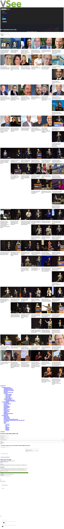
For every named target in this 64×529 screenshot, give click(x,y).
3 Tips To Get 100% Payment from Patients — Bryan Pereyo (5, 363)
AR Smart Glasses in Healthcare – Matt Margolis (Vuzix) (56, 284)
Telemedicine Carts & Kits (8, 389)
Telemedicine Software (8, 388)
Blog (6, 426)
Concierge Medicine (7, 403)
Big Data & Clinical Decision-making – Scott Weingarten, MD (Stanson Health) (25, 161)
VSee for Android (9, 394)
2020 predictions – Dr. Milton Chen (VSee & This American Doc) (46, 192)
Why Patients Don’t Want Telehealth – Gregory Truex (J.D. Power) (46, 237)
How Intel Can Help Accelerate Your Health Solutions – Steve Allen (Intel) (26, 347)
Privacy (5, 422)
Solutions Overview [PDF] (8, 392)
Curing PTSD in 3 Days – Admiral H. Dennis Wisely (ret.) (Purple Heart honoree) (56, 176)
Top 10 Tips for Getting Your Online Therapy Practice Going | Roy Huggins (46, 67)
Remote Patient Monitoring (9, 390)
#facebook (8, 427)
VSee (5, 423)
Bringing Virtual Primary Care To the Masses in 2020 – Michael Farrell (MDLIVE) (26, 129)
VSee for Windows (9, 398)
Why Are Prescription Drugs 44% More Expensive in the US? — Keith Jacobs (56, 347)
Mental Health (6, 407)
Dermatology (6, 405)
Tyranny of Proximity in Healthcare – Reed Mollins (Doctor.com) (35, 300)
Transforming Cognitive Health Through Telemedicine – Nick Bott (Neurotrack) (57, 161)
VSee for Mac (8, 397)
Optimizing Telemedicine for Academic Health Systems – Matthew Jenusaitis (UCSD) (15, 315)
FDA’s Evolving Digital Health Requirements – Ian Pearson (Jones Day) (36, 222)
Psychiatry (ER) (6, 411)
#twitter (7, 428)
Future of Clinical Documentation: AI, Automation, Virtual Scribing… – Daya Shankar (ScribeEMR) (46, 130)
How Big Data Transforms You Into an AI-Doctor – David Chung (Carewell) (5, 347)
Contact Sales (6, 421)
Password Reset (7, 417)
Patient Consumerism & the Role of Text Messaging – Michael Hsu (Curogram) (4, 253)
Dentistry (5, 404)
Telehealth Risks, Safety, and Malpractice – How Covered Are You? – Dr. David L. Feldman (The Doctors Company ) (5, 130)
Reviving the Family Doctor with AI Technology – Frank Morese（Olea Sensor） (15, 300)
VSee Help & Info (5, 415)
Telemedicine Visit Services (11, 400)
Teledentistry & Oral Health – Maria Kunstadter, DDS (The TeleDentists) (36, 315)
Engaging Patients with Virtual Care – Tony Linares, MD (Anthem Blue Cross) (35, 161)
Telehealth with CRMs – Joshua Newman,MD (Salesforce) (25, 300)
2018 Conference (6, 16)
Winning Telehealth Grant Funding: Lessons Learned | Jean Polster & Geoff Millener (26, 67)
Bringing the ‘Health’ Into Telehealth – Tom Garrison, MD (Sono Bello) (56, 253)
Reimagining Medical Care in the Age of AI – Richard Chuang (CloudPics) (56, 315)
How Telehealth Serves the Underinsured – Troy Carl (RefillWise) (25, 253)
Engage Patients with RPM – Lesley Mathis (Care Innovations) (36, 192)
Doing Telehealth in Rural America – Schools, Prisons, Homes (46, 176)
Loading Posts (3, 385)
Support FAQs (6, 416)
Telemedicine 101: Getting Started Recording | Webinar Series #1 (56, 113)
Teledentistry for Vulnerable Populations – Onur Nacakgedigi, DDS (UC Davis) (15, 161)
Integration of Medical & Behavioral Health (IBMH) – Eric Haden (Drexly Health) (46, 331)
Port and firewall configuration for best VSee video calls (14, 420)
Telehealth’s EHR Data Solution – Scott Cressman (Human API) (46, 363)
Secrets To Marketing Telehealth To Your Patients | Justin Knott (36, 67)
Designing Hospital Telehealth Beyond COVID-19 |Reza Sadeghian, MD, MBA (5, 67)
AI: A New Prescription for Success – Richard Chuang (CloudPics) (46, 347)
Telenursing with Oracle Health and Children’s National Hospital (14, 51)
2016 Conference (6, 14)
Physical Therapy (7, 409)
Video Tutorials (6, 418)
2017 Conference (6, 15)
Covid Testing (6, 402)
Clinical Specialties (5, 401)
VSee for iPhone (8, 395)
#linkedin (7, 429)
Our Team (7, 425)
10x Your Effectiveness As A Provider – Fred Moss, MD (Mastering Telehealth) (46, 161)
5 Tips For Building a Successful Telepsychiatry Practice (56, 82)
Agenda (3, 11)
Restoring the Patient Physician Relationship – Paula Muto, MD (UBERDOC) (46, 253)
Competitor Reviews (7, 399)
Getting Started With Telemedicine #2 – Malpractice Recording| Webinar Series (57, 97)
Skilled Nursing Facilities (8, 413)
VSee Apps (6, 393)
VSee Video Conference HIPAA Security (11, 419)
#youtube (7, 430)
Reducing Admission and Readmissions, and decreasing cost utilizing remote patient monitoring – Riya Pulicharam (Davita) (25, 364)
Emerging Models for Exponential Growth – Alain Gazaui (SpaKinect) (35, 269)
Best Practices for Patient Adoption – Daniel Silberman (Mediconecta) (36, 237)
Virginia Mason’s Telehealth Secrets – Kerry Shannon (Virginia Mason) (35, 176)
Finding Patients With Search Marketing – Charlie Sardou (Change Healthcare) (56, 237)
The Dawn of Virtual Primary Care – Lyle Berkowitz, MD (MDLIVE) (56, 222)
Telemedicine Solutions (6, 387)
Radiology (5, 412)
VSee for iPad (8, 396)
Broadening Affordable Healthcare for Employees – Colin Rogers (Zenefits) (56, 206)
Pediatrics (6, 408)
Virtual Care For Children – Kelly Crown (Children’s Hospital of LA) (56, 300)
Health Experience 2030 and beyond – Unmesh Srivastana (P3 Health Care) (36, 331)
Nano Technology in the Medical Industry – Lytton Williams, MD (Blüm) (56, 129)
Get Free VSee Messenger (4, 453)
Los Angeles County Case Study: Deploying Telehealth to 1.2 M (46, 51)
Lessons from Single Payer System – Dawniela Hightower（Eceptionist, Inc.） (36, 253)
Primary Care (6, 410)
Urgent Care (6, 414)
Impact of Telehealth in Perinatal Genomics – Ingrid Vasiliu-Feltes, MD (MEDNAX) (46, 300)
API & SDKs (6, 391)
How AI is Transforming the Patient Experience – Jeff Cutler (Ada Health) (35, 347)
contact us (28, 445)
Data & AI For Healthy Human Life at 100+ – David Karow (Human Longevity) (57, 269)
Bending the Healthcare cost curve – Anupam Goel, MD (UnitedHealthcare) (46, 315)
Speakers (3, 12)
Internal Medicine (7, 406)
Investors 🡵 (8, 424)
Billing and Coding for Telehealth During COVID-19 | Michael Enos (36, 97)
